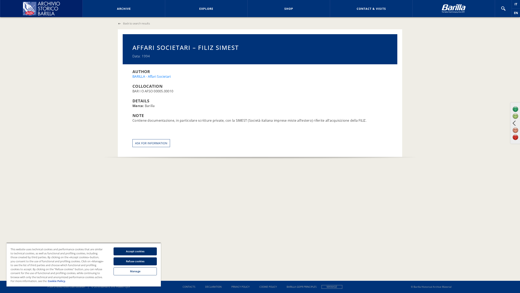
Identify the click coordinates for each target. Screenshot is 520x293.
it (517, 5)
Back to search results (136, 23)
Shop (288, 9)
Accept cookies (135, 251)
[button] (503, 8)
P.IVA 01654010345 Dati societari (66, 287)
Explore (206, 9)
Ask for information (151, 143)
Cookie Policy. (57, 281)
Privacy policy (240, 287)
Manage (332, 287)
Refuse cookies (135, 261)
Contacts (189, 287)
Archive (124, 9)
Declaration (213, 287)
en (517, 14)
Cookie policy (268, 287)
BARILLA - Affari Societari (151, 76)
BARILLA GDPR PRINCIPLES (302, 287)
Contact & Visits (371, 9)
